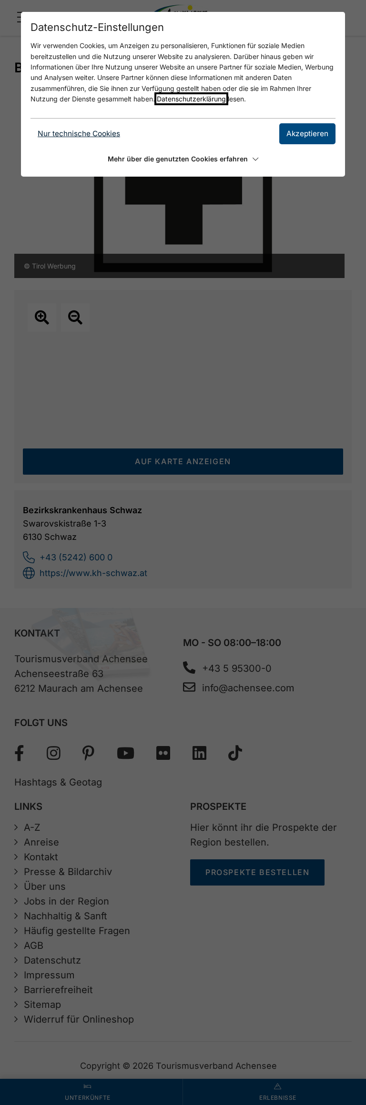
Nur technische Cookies (79, 133)
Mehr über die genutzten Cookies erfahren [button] (178, 159)
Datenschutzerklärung (191, 99)
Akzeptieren (307, 133)
